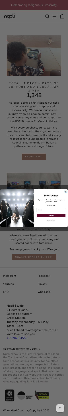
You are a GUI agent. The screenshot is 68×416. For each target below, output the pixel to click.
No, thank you (51, 220)
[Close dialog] (66, 191)
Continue (51, 215)
